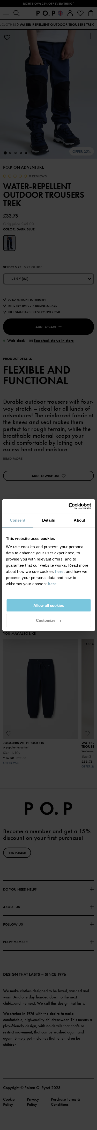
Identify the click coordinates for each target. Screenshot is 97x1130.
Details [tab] (48, 520)
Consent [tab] (17, 520)
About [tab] (79, 520)
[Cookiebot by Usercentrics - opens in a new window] (69, 506)
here (59, 571)
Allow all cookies (48, 605)
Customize (45, 620)
